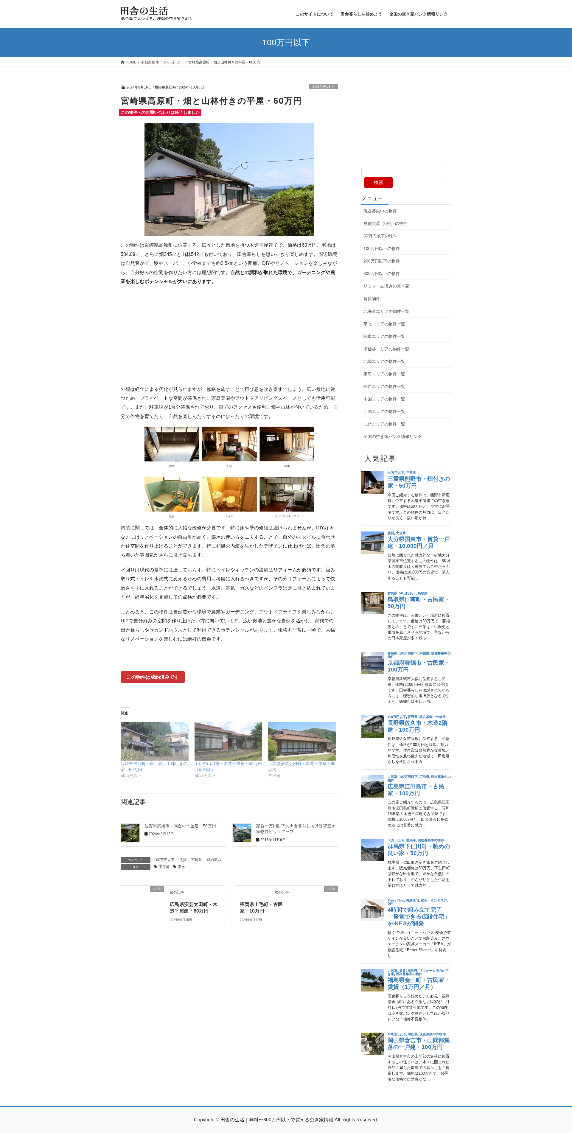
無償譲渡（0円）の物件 (385, 223)
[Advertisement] (229, 333)
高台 (181, 867)
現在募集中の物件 (380, 211)
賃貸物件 (371, 298)
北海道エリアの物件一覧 (386, 311)
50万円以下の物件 (380, 236)
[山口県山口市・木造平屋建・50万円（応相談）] (228, 741)
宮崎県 (196, 860)
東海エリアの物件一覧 (384, 374)
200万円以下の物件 (381, 261)
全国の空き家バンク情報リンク (392, 436)
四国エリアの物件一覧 (384, 411)
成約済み (214, 860)
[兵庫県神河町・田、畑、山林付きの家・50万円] (155, 741)
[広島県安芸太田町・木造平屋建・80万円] (302, 741)
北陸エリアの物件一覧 (384, 361)
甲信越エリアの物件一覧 (386, 348)
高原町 (164, 867)
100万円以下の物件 (381, 248)
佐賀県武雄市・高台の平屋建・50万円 (180, 825)
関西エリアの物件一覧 (384, 386)
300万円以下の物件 (381, 273)
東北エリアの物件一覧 (384, 323)
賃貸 (182, 860)
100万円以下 (323, 86)
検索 (378, 182)
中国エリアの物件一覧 (384, 399)
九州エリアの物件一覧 (384, 424)
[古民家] (142, 901)
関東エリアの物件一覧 (384, 336)
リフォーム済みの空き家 (386, 286)
